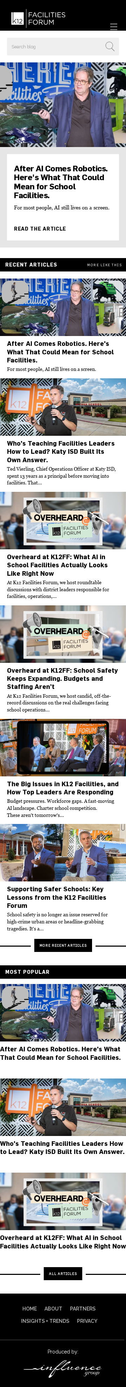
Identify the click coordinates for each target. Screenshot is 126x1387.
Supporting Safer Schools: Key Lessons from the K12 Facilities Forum (56, 897)
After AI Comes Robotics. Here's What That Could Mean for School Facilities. (61, 182)
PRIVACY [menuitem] (87, 1321)
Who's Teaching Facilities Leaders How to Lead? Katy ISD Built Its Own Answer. (61, 452)
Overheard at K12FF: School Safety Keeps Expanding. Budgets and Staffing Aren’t (62, 679)
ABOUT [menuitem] (53, 1309)
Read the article (40, 229)
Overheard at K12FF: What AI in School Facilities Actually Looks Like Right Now (57, 565)
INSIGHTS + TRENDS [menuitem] (45, 1321)
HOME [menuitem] (29, 1309)
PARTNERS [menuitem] (83, 1309)
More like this (104, 265)
